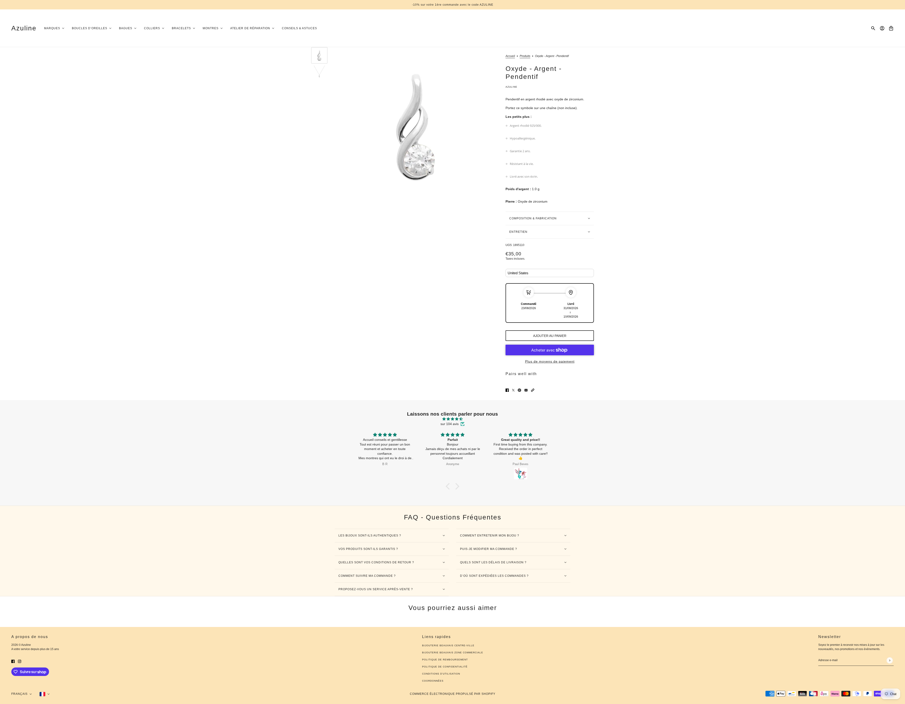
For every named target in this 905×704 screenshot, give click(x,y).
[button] (532, 390)
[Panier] (891, 28)
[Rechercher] (873, 28)
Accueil (510, 56)
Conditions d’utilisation (441, 673)
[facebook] (12, 661)
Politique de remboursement (445, 659)
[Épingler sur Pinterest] (519, 390)
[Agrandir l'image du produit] (415, 127)
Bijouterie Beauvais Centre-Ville (448, 645)
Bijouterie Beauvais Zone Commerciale (452, 652)
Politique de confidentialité (445, 666)
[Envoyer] (889, 660)
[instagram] (19, 661)
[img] (452, 419)
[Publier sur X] (513, 390)
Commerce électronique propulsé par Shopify (452, 694)
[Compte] (882, 28)
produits (525, 56)
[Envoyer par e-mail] (526, 390)
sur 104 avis (449, 424)
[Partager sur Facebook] (507, 390)
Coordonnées (433, 680)
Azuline (511, 87)
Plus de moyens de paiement (550, 361)
